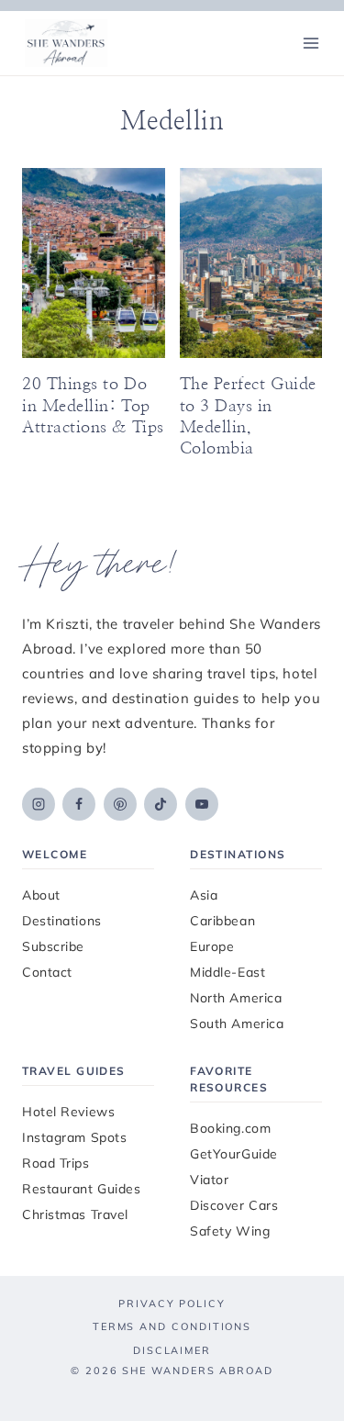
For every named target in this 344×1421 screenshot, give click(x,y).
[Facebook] (78, 804)
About (41, 895)
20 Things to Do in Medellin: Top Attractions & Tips (93, 406)
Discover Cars (234, 1205)
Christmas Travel (75, 1214)
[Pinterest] (120, 804)
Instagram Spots (74, 1137)
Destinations (62, 920)
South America (236, 1023)
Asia (203, 895)
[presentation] (93, 263)
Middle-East (227, 972)
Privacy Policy (172, 1303)
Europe (212, 946)
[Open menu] (310, 42)
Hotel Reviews (68, 1111)
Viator (209, 1179)
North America (236, 998)
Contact (47, 972)
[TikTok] (160, 804)
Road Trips (56, 1163)
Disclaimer (172, 1350)
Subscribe (53, 946)
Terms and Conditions (172, 1326)
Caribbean (222, 920)
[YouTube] (201, 804)
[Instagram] (38, 804)
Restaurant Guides (81, 1188)
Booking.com (230, 1128)
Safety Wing (230, 1231)
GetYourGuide (234, 1154)
